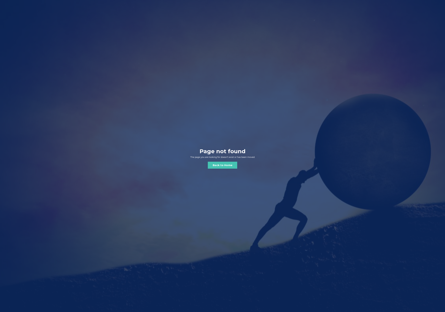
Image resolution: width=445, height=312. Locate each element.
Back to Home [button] (222, 165)
